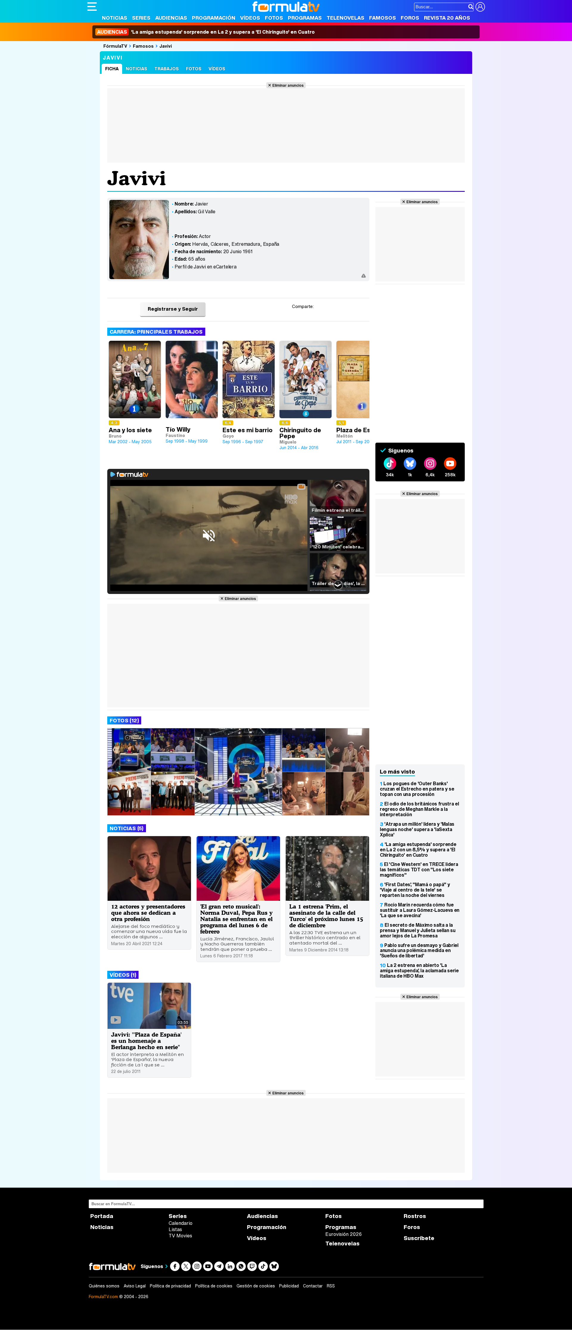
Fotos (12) (124, 720)
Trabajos (166, 69)
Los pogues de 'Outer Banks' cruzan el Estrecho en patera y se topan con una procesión (417, 789)
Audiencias (171, 17)
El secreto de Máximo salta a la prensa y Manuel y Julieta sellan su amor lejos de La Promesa (418, 930)
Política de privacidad (170, 1286)
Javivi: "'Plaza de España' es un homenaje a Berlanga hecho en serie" (146, 1040)
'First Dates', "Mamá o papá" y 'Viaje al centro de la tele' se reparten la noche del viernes (415, 890)
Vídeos (250, 17)
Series (141, 17)
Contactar (313, 1286)
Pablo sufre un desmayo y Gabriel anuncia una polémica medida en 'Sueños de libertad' (419, 950)
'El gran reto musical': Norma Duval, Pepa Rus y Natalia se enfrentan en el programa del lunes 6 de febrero (236, 919)
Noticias (114, 17)
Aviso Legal (135, 1286)
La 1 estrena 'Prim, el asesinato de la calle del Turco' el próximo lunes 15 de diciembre (326, 915)
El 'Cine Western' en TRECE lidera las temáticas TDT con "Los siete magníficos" (419, 869)
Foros (410, 17)
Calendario (180, 1223)
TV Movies (180, 1235)
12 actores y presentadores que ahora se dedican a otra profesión (148, 912)
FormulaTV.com (103, 1296)
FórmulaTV (115, 46)
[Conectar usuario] (480, 7)
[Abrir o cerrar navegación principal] (92, 6)
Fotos (274, 17)
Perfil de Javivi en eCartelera (206, 266)
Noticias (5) (127, 828)
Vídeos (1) (123, 974)
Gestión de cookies (256, 1286)
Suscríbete (419, 1238)
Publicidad (289, 1286)
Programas (305, 17)
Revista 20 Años (447, 17)
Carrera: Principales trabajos (156, 331)
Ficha (112, 69)
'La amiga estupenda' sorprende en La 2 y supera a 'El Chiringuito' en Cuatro (206, 31)
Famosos (382, 17)
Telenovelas (345, 17)
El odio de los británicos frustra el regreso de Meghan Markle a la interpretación (419, 809)
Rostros (415, 1216)
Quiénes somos (104, 1286)
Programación (213, 17)
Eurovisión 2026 (343, 1234)
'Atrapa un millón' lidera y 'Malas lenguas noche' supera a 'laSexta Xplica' (417, 829)
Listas (175, 1229)
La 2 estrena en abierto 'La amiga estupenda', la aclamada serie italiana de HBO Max (419, 970)
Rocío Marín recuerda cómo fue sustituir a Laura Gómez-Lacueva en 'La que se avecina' (419, 910)
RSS (331, 1286)
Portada (101, 1216)
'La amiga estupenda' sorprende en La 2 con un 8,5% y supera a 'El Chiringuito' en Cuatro (418, 849)
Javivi (165, 46)
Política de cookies (213, 1286)
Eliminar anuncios (288, 85)
